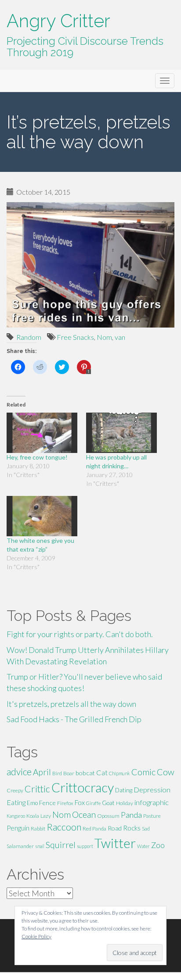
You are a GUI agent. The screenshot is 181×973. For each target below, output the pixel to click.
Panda (131, 815)
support (85, 846)
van (120, 337)
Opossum (108, 816)
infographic (151, 802)
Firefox (65, 803)
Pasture (152, 816)
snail (39, 846)
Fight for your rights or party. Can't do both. (80, 634)
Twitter (115, 843)
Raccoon (64, 827)
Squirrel (61, 845)
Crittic (37, 789)
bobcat (85, 773)
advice (19, 771)
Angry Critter (58, 21)
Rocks (132, 828)
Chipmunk (119, 773)
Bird (57, 773)
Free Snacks (75, 337)
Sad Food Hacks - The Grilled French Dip (74, 719)
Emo (32, 802)
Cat (102, 772)
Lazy (45, 816)
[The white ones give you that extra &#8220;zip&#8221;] (42, 516)
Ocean (84, 814)
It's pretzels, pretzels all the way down (71, 704)
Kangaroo (16, 816)
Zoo (158, 845)
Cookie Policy (36, 936)
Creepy (15, 790)
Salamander (20, 846)
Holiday (124, 803)
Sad (146, 828)
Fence (47, 802)
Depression (152, 789)
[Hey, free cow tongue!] (42, 433)
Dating (123, 790)
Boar (68, 773)
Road (115, 828)
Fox (80, 802)
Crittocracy (82, 787)
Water (143, 846)
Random (28, 337)
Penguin (18, 828)
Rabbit (38, 828)
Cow (165, 771)
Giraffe (93, 803)
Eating (16, 802)
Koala (32, 816)
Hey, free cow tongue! (37, 457)
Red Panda (94, 828)
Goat (108, 802)
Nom (104, 337)
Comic (143, 771)
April (42, 772)
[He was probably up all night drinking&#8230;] (121, 433)
